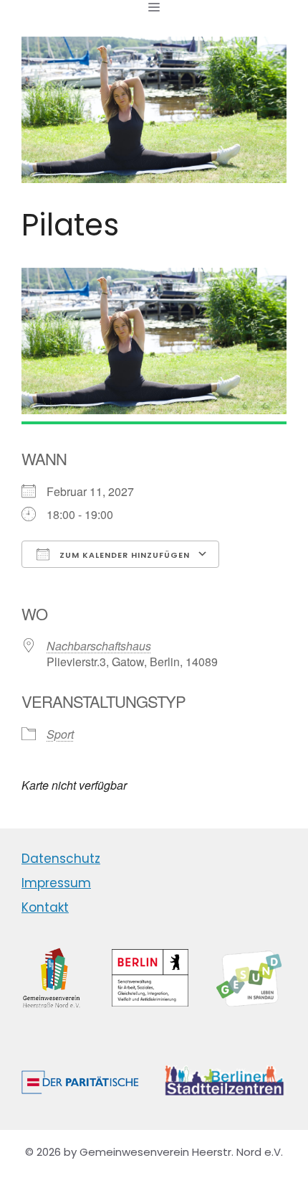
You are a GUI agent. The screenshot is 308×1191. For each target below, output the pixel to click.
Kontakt (45, 907)
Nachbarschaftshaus (99, 645)
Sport (60, 734)
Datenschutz (60, 858)
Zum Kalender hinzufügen (123, 555)
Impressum (56, 883)
